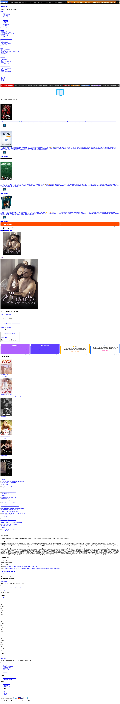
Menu (1, 11)
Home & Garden (3, 46)
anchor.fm (2, 327)
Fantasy (2, 41)
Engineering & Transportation (6, 39)
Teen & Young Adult (4, 73)
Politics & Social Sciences (5, 61)
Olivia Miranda (17, 566)
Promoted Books (6, 16)
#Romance (10, 568)
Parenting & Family (4, 58)
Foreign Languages (4, 42)
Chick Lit (2, 30)
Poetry (1, 60)
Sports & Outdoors (4, 70)
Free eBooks (5, 15)
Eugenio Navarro (23, 566)
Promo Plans (5, 21)
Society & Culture (4, 69)
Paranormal (2, 57)
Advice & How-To (4, 25)
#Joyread (58, 568)
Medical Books (3, 53)
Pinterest (4, 692)
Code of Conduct (6, 669)
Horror (1, 48)
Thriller (1, 75)
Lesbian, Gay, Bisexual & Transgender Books (9, 51)
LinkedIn (5, 693)
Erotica (1, 40)
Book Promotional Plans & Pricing (10, 678)
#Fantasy (6, 568)
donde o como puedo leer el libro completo (11, 588)
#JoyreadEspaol (46, 568)
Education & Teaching (4, 37)
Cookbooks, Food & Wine (5, 35)
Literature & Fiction (4, 52)
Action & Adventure (4, 24)
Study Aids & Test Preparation (6, 71)
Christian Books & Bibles (5, 32)
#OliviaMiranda (32, 568)
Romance (2, 64)
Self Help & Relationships (5, 68)
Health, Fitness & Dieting (5, 43)
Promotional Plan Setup (7, 679)
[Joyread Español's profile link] (10, 573)
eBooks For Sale (6, 14)
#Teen (14, 568)
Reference (2, 62)
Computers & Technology (5, 34)
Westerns (2, 80)
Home (1, 227)
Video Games (3, 78)
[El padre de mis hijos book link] (12, 255)
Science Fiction (3, 67)
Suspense (2, 72)
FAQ (4, 673)
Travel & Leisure (3, 76)
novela (36, 566)
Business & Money (4, 28)
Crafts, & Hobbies (4, 36)
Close (1, 257)
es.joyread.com (8, 327)
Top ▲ (1, 702)
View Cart (5, 22)
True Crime (2, 77)
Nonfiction (2, 55)
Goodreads (5, 694)
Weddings (2, 79)
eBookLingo (4, 6)
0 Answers (2, 590)
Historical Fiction (3, 44)
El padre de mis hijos (9, 566)
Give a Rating (3, 597)
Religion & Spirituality (4, 63)
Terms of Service (6, 670)
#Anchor (54, 568)
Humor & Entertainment (5, 49)
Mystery (2, 54)
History (1, 45)
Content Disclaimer (7, 667)
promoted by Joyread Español (6, 314)
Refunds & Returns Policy (8, 666)
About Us (5, 665)
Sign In (4, 18)
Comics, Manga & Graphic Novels (7, 33)
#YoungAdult (18, 568)
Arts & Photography (4, 26)
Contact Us (5, 672)
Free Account (5, 20)
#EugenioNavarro (39, 568)
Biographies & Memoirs (5, 27)
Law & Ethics (3, 50)
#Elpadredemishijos (25, 568)
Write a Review (3, 658)
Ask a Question (3, 581)
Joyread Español (31, 566)
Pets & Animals (3, 59)
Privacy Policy (6, 668)
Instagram (5, 695)
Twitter (4, 691)
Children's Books (3, 31)
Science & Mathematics (5, 66)
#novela (51, 568)
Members (5, 17)
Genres (4, 13)
